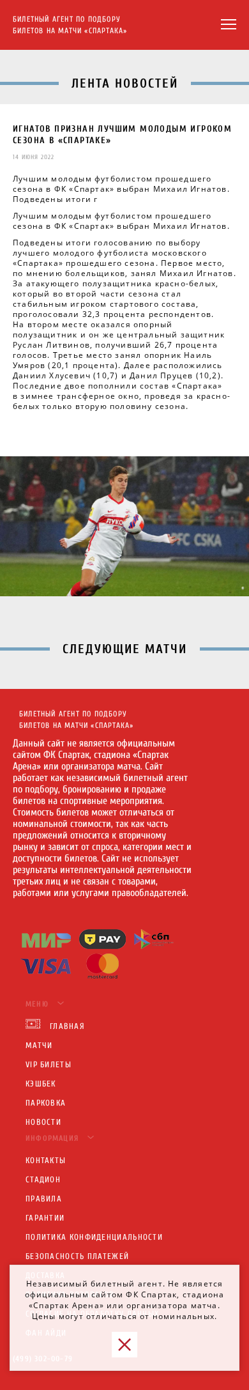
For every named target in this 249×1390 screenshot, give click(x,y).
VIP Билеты (49, 1064)
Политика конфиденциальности (94, 1237)
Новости (43, 1122)
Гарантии (45, 1218)
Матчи (39, 1045)
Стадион (43, 1179)
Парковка (46, 1103)
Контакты (46, 1160)
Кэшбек (41, 1083)
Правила (44, 1198)
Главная (67, 1026)
